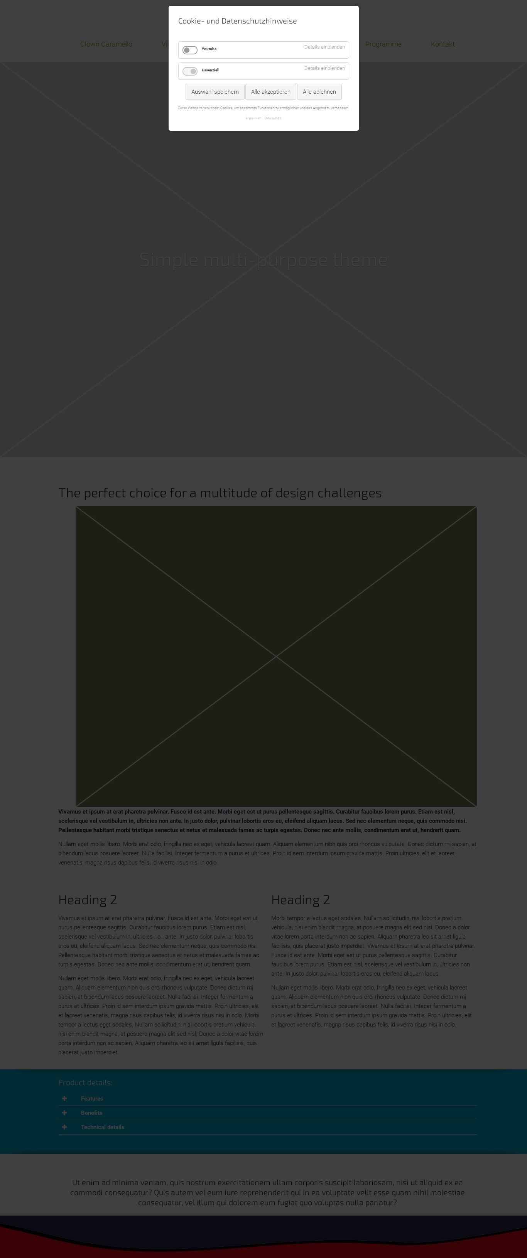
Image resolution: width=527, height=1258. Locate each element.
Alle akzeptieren (271, 91)
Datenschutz (273, 118)
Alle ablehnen (319, 91)
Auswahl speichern (215, 91)
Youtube (209, 49)
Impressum (253, 118)
